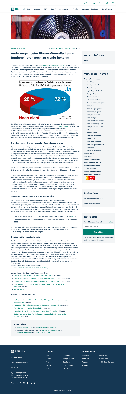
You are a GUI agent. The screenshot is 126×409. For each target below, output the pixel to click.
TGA (47, 362)
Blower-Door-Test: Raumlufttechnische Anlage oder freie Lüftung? (37, 278)
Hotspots (66, 355)
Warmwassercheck (94, 100)
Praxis (48, 365)
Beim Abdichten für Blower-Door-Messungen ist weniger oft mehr (37, 281)
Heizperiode (91, 168)
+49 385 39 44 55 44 (21, 373)
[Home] (27, 352)
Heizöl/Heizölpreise (94, 151)
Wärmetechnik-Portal (92, 165)
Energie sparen (68, 359)
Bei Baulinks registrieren (92, 198)
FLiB (86, 60)
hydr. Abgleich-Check (94, 91)
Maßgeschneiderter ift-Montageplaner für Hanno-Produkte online (37, 305)
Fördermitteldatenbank (95, 121)
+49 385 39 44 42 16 (21, 375)
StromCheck (91, 139)
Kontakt (85, 365)
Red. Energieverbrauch (95, 145)
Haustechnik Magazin (92, 174)
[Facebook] (28, 383)
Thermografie (92, 133)
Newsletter (86, 355)
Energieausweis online (95, 127)
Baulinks (13, 48)
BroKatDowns (68, 365)
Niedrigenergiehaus (24, 332)
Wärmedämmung (52, 330)
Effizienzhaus (89, 154)
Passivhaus (88, 156)
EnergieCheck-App (93, 106)
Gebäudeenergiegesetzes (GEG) (52, 65)
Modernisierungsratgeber (96, 103)
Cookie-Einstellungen (106, 362)
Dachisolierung (41, 327)
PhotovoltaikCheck (94, 136)
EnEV (73, 217)
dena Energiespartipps (95, 112)
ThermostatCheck (93, 97)
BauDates (85, 9)
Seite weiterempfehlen (92, 204)
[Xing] (34, 383)
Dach (43, 330)
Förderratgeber (92, 118)
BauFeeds (66, 369)
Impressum (102, 355)
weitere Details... (20, 289)
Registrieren (86, 362)
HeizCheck (91, 82)
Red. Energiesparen (94, 109)
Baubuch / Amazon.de (42, 332)
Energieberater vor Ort (92, 162)
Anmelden (85, 359)
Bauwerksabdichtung (24, 327)
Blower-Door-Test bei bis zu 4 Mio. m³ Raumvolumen (32, 275)
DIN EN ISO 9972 (63, 126)
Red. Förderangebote (95, 124)
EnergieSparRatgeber (92, 79)
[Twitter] (24, 383)
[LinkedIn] (31, 383)
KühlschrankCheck (94, 142)
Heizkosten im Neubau (95, 85)
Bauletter (108, 222)
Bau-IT (53, 9)
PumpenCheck (92, 94)
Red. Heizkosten (93, 88)
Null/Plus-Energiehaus (92, 159)
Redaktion (21, 48)
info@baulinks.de (20, 377)
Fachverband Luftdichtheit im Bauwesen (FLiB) (31, 268)
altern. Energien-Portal (92, 171)
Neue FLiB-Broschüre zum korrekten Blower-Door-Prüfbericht (36, 311)
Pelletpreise (91, 148)
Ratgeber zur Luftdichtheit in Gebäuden (28, 308)
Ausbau (49, 359)
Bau (47, 355)
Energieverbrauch (93, 115)
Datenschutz (103, 359)
